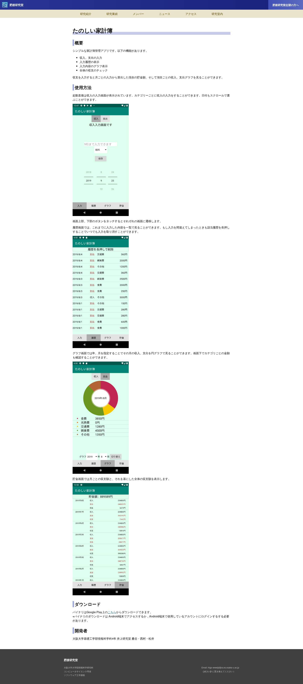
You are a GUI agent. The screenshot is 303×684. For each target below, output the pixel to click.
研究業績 (112, 14)
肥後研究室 (16, 5)
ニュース (164, 14)
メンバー (138, 14)
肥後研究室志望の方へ (285, 5)
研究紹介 (85, 14)
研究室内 (217, 14)
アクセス (191, 14)
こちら (112, 612)
